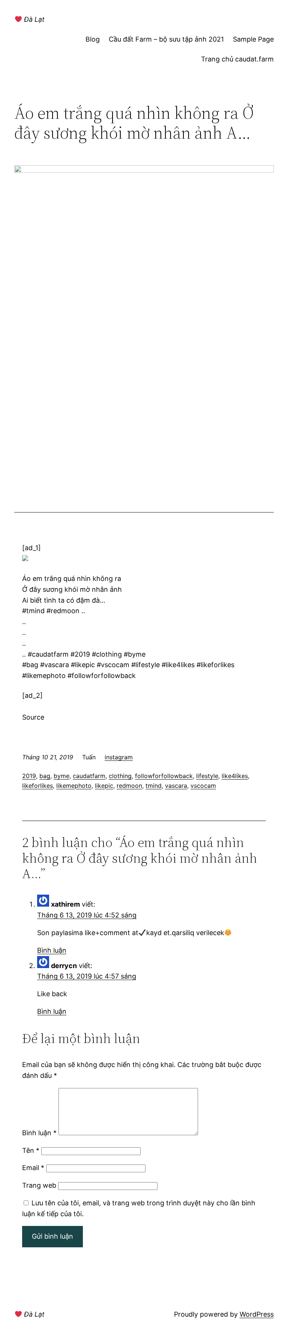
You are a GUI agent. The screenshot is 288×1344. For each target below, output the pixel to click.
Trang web (39, 1185)
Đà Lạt (33, 19)
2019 (29, 776)
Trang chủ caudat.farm (237, 59)
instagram (119, 757)
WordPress (257, 1314)
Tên (30, 1150)
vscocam (203, 785)
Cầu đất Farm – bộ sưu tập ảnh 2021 (166, 39)
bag (44, 776)
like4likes (235, 776)
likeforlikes (37, 785)
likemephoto (74, 785)
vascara (176, 785)
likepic (104, 785)
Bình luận (51, 950)
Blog (93, 39)
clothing (120, 776)
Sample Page (253, 39)
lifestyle (207, 776)
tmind (154, 785)
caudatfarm (89, 776)
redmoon (129, 785)
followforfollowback (164, 776)
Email (33, 1168)
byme (61, 776)
